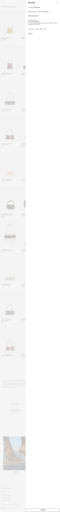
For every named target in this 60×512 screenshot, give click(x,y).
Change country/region (33, 15)
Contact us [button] (30, 33)
